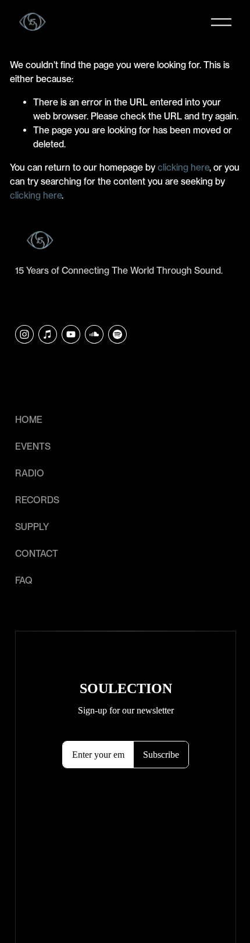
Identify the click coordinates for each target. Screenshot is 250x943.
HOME (28, 419)
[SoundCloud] (94, 334)
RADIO (29, 473)
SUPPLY (32, 526)
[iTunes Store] (47, 334)
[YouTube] (71, 334)
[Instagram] (24, 334)
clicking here (183, 167)
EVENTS (33, 446)
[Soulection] (117, 334)
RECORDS (37, 500)
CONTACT (36, 553)
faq (24, 580)
